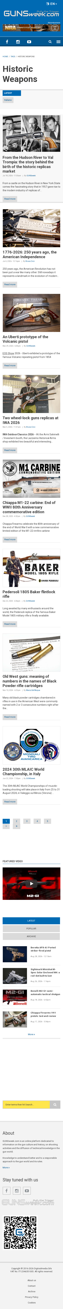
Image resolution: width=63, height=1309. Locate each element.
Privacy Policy (31, 1297)
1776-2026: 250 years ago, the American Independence (30, 254)
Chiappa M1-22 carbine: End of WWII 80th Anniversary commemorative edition (29, 507)
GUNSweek (31, 176)
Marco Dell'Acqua (33, 690)
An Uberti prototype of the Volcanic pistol (25, 339)
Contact (32, 1286)
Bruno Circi (30, 261)
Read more (9, 199)
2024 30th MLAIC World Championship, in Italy (23, 771)
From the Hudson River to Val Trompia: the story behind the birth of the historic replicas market (28, 164)
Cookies (32, 1303)
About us (31, 1280)
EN (52, 4)
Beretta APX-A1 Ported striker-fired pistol (43, 949)
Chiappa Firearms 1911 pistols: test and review (43, 1014)
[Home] (31, 13)
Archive (31, 936)
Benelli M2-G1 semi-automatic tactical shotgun (45, 992)
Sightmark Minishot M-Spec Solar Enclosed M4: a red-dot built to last (45, 972)
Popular (31, 928)
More (31, 1034)
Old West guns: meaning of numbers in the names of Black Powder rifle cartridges (30, 681)
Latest (38, 920)
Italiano (8, 100)
